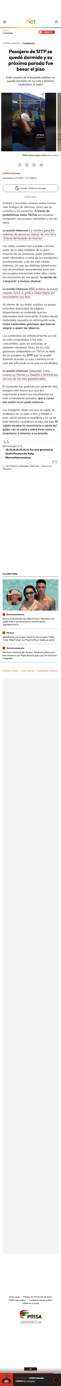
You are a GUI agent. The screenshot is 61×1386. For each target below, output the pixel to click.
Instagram (24, 1270)
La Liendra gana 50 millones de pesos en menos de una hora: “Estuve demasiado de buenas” (29, 234)
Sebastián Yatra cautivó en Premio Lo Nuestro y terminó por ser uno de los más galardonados (30, 375)
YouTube (30, 1270)
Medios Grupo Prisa (30, 1322)
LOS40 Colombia (30, 22)
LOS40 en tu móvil (30, 1303)
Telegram (41, 165)
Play (56, 1380)
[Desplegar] (30, 1369)
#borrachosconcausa (18, 457)
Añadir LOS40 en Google (33, 188)
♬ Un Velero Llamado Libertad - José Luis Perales (27, 467)
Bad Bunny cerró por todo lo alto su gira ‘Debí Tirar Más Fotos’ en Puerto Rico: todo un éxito (29, 638)
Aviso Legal (14, 1297)
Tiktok (17, 1270)
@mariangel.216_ (13, 446)
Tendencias (29, 43)
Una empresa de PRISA (30, 1314)
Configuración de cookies (40, 1300)
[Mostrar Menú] (5, 22)
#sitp (30, 453)
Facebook (20, 165)
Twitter (27, 165)
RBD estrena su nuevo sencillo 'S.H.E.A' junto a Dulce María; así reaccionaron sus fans (30, 293)
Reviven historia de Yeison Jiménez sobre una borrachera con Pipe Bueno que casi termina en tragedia (30, 655)
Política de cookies (17, 1300)
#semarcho (20, 453)
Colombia (8, 33)
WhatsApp (34, 165)
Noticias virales (10, 670)
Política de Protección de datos (37, 1297)
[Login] (56, 22)
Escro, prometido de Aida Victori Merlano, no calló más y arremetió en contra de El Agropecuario (28, 621)
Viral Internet (27, 670)
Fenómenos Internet (47, 670)
